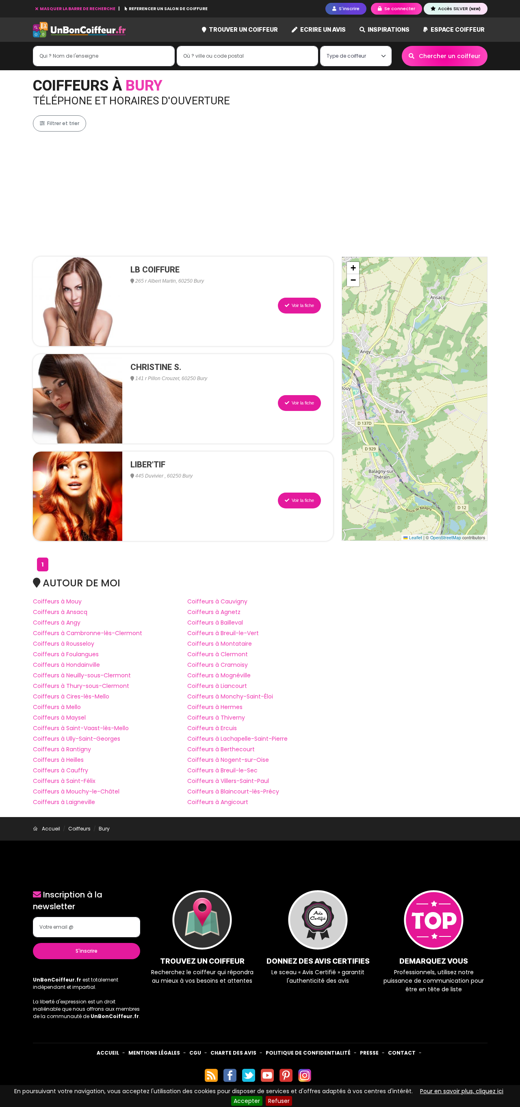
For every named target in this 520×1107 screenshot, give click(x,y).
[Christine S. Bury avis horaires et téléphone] (77, 398)
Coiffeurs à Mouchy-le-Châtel (76, 791)
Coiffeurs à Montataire (219, 644)
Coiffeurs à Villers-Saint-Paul (228, 781)
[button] (353, 268)
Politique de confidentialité (308, 1052)
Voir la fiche (302, 305)
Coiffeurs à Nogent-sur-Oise (228, 760)
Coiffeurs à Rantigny (62, 749)
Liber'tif (147, 464)
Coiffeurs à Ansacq (60, 612)
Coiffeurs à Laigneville (64, 802)
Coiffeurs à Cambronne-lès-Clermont (87, 633)
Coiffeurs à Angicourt (217, 802)
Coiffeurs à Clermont (217, 654)
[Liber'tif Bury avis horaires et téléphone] (77, 496)
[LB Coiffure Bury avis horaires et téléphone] (77, 301)
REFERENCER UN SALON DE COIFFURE (168, 9)
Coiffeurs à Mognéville (219, 675)
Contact (402, 1052)
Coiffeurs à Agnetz (213, 612)
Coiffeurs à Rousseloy (63, 644)
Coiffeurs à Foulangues (66, 654)
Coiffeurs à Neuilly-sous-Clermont (82, 675)
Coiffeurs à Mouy (57, 601)
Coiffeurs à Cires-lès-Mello (71, 696)
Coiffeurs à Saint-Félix (64, 781)
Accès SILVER (459, 8)
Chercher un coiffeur (449, 56)
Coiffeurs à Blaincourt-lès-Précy (233, 791)
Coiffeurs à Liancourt (217, 686)
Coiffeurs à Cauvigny (217, 601)
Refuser (279, 1101)
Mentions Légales (154, 1052)
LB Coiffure (155, 270)
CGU (195, 1052)
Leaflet (415, 537)
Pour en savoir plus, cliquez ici (461, 1091)
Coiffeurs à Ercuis (212, 728)
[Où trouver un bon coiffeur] (79, 29)
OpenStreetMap (445, 537)
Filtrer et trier (62, 123)
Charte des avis (233, 1052)
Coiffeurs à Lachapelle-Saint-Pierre (237, 739)
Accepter (247, 1101)
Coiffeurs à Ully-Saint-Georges (76, 739)
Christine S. (155, 367)
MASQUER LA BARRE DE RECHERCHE (77, 9)
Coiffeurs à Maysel (59, 717)
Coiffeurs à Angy (56, 622)
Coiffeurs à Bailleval (215, 622)
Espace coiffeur (457, 29)
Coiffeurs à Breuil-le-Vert (223, 633)
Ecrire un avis (322, 29)
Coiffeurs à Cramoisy (217, 665)
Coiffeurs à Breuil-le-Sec (222, 770)
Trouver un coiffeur (243, 29)
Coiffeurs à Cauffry (60, 770)
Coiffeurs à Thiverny (216, 717)
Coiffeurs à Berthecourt (221, 749)
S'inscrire (87, 950)
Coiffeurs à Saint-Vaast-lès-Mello (81, 728)
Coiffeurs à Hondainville (66, 665)
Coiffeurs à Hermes (215, 707)
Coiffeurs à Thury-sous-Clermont (81, 686)
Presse (369, 1052)
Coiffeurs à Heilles (58, 760)
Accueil (108, 1052)
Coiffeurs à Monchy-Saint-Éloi (230, 696)
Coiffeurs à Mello (57, 707)
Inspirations (388, 29)
